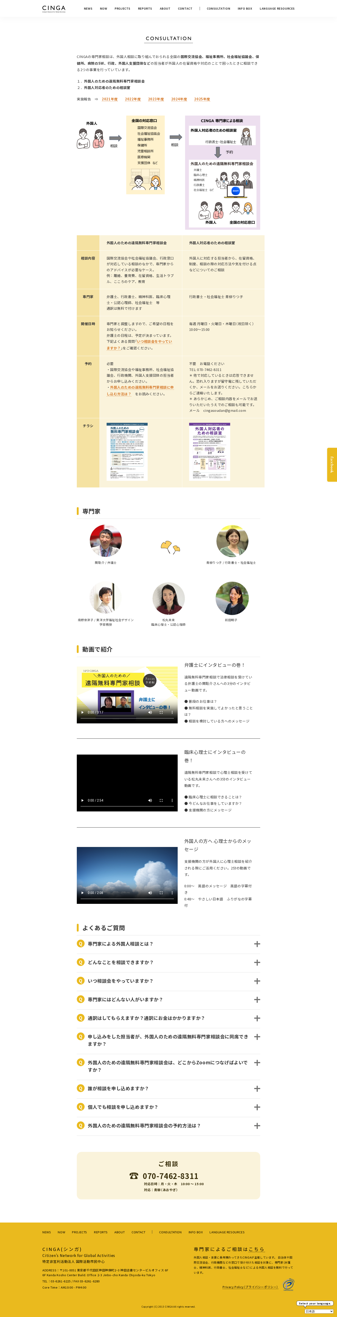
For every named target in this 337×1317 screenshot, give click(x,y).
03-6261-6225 (61, 1281)
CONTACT (185, 8)
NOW (103, 8)
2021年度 (110, 99)
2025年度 (202, 99)
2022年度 (133, 99)
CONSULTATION (218, 8)
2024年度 (179, 99)
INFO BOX (245, 8)
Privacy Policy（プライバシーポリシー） (250, 1287)
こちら (257, 1249)
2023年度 (156, 99)
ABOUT (165, 8)
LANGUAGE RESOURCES (277, 8)
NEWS (88, 8)
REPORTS (145, 8)
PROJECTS (122, 8)
